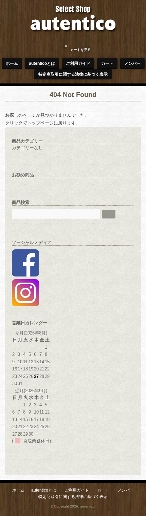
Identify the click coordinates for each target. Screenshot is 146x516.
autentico (87, 506)
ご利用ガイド (78, 63)
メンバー (132, 63)
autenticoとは (42, 63)
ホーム (12, 63)
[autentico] (73, 37)
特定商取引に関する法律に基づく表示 (73, 74)
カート (107, 63)
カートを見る (78, 48)
